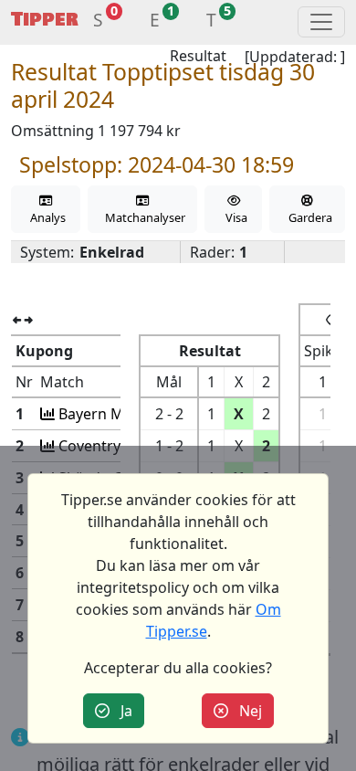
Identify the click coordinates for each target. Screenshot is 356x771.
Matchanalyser (142, 217)
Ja (121, 711)
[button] (98, 22)
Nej (245, 711)
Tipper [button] (45, 19)
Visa (233, 217)
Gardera (307, 217)
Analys (45, 217)
